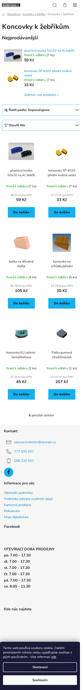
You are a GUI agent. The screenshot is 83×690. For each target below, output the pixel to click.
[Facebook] (8, 472)
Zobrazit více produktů (40, 95)
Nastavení (40, 667)
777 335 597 (24, 451)
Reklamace (12, 511)
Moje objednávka (16, 517)
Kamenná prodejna (17, 505)
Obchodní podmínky (18, 493)
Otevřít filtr (17, 125)
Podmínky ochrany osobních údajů (28, 499)
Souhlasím (40, 680)
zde (53, 657)
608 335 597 (24, 461)
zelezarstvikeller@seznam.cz (35, 442)
